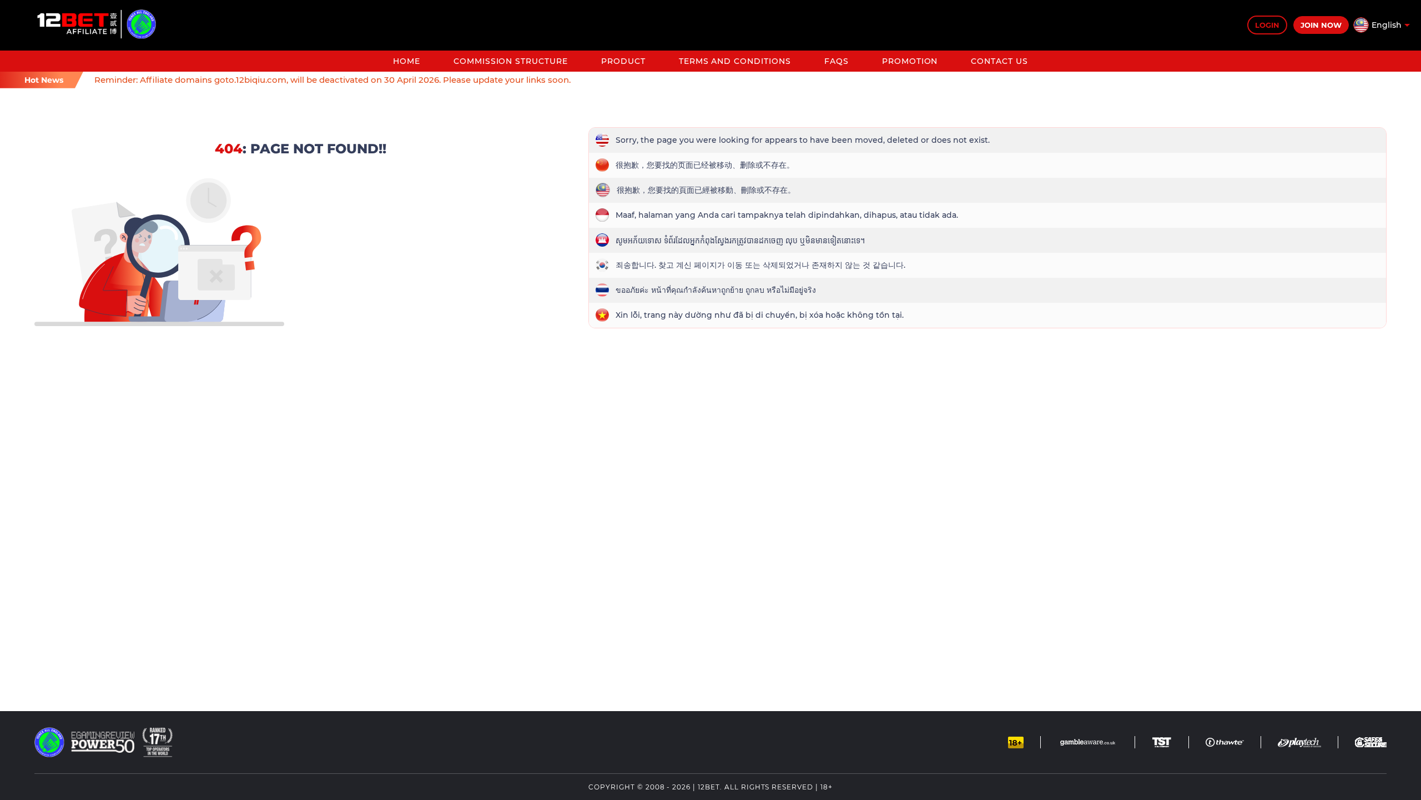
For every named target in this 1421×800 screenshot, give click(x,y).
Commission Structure (510, 61)
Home (406, 61)
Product (623, 61)
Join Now (1321, 25)
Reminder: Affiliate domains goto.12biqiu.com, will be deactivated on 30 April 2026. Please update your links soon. (332, 79)
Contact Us (999, 61)
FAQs (836, 61)
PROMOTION (910, 61)
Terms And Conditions (735, 61)
